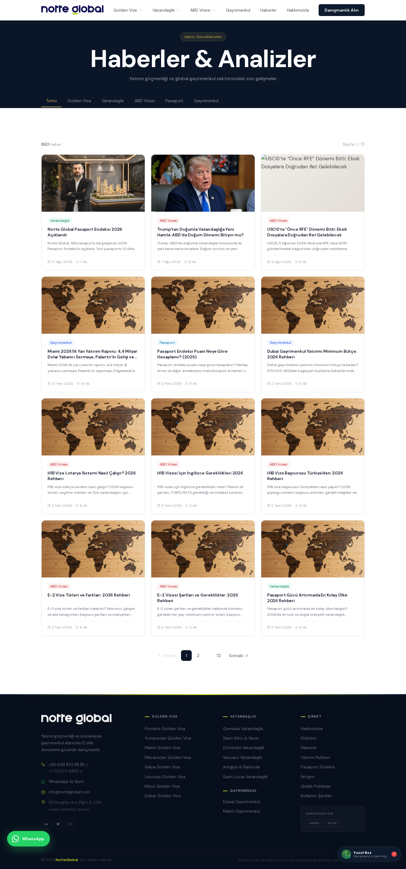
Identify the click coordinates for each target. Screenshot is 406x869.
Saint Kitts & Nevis (241, 738)
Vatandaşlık (163, 10)
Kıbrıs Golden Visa (162, 786)
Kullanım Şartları (316, 795)
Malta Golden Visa (162, 747)
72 (218, 655)
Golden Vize (125, 10)
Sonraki (236, 655)
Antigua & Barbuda (241, 767)
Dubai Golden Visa (163, 795)
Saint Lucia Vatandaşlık (245, 776)
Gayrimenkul (238, 10)
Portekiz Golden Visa (165, 728)
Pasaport (174, 100)
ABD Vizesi (200, 10)
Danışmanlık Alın (342, 10)
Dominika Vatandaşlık (244, 747)
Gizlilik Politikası (316, 786)
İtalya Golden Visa (162, 767)
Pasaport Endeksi (318, 767)
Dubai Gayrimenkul (241, 801)
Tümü (51, 100)
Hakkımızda (298, 10)
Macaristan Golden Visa (168, 757)
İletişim (307, 776)
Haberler (268, 10)
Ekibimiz (309, 738)
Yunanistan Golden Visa (168, 738)
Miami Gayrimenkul (241, 811)
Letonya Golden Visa (165, 776)
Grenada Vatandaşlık (243, 728)
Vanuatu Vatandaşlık (242, 757)
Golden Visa (79, 100)
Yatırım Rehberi (315, 757)
